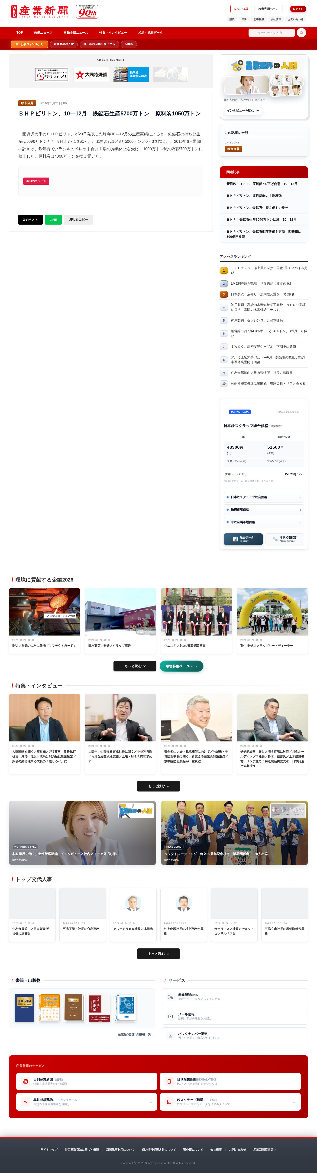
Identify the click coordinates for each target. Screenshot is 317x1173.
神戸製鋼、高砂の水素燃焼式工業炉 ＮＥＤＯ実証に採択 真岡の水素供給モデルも (268, 307)
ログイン (298, 8)
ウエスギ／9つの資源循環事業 (185, 645)
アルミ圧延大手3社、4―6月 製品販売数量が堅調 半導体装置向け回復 (269, 359)
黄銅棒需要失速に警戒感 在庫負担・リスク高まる (268, 383)
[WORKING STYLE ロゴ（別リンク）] (136, 810)
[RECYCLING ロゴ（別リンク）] (288, 810)
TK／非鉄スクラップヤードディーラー (266, 645)
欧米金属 (233, 148)
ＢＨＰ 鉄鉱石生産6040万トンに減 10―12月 (261, 219)
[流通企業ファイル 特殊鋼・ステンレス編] (49, 1008)
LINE (53, 220)
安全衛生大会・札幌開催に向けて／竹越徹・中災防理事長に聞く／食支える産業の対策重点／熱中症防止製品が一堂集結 (196, 756)
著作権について (193, 1149)
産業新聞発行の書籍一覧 (134, 1034)
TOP (19, 32)
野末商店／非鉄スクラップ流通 (109, 645)
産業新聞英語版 (263, 1149)
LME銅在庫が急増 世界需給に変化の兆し (262, 283)
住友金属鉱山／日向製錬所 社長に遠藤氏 (262, 373)
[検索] (301, 32)
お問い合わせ (295, 19)
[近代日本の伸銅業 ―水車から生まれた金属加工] (99, 1008)
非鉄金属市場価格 (243, 522)
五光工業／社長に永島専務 (81, 929)
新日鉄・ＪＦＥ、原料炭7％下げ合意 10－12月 (262, 184)
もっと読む (133, 666)
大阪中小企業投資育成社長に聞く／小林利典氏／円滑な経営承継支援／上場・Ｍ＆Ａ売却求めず (120, 756)
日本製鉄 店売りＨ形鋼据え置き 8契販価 (262, 294)
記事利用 (259, 19)
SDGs (129, 44)
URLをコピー (78, 219)
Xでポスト (30, 220)
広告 (244, 19)
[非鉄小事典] (24, 1008)
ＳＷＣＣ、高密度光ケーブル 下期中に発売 (263, 346)
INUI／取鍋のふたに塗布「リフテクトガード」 (44, 645)
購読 (232, 19)
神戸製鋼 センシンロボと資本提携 (257, 320)
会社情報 (276, 19)
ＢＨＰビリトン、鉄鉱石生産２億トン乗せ (257, 208)
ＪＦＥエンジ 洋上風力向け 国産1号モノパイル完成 (269, 270)
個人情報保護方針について (159, 1149)
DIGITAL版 (241, 8)
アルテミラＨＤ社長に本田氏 (133, 929)
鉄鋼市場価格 (240, 509)
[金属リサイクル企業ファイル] (125, 1008)
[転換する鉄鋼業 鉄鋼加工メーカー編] (74, 1008)
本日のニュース (36, 181)
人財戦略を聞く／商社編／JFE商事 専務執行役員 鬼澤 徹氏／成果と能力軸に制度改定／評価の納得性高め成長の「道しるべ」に (44, 756)
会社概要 (216, 1149)
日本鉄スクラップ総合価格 (249, 497)
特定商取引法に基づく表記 (82, 1149)
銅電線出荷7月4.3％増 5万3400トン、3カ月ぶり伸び (269, 333)
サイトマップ (49, 1149)
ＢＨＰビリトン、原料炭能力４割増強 (254, 195)
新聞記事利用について (120, 1149)
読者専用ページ (268, 8)
